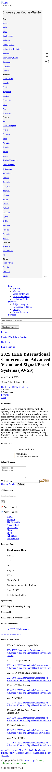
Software (17, 288)
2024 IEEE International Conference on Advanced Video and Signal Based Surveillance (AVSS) (29, 653)
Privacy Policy (7, 753)
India (5, 27)
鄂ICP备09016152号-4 (12, 768)
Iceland (6, 238)
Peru (4, 109)
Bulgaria (6, 234)
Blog (21, 750)
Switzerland (7, 169)
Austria (6, 147)
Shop (9, 530)
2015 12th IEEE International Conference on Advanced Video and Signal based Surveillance (28, 731)
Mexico (6, 96)
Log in (4, 347)
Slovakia (6, 225)
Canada (6, 83)
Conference (6, 342)
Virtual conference (21, 296)
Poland (5, 152)
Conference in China (22, 307)
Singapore (7, 62)
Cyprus (5, 217)
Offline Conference (21, 387)
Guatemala (7, 113)
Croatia (6, 204)
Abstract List (13, 525)
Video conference (21, 294)
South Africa (8, 263)
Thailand (6, 66)
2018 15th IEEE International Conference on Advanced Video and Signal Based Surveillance (29, 691)
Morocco (6, 271)
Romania (6, 182)
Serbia (5, 221)
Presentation (12, 527)
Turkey (6, 71)
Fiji (4, 255)
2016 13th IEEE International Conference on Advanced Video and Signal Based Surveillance (29, 719)
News (14, 750)
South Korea (8, 36)
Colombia (7, 100)
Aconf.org (29, 760)
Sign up (11, 347)
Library (16, 309)
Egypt (5, 276)
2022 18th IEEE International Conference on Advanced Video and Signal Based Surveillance (29, 666)
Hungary (6, 186)
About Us (5, 750)
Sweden (6, 178)
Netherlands (7, 173)
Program (11, 519)
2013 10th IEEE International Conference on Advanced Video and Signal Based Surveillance (29, 744)
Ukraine (6, 195)
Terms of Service (23, 753)
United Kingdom (9, 125)
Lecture (4, 332)
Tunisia (6, 267)
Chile (5, 105)
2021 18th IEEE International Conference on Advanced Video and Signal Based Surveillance (29, 679)
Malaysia (6, 40)
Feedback (29, 750)
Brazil (5, 87)
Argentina (7, 92)
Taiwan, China (8, 45)
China (5, 23)
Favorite (5, 395)
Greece (5, 156)
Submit (21, 484)
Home (10, 517)
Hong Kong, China (10, 58)
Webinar (16, 291)
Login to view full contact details (11, 634)
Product (11, 286)
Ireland (5, 199)
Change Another (8, 484)
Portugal (6, 143)
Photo (9, 533)
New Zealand (8, 251)
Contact (5, 755)
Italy (4, 121)
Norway (6, 230)
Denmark (6, 212)
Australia (6, 246)
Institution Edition (21, 299)
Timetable (15, 522)
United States (8, 79)
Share (3, 397)
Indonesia (6, 53)
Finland (6, 208)
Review (14, 536)
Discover (12, 301)
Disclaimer (40, 750)
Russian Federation (10, 160)
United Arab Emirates (11, 49)
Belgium (6, 191)
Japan (5, 32)
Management (13, 538)
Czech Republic (9, 165)
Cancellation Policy (42, 753)
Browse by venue (21, 312)
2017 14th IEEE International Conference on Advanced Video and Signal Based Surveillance (29, 704)
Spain (5, 138)
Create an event (9, 327)
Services (12, 314)
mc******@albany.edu (18, 629)
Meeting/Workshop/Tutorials (14, 337)
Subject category (20, 304)
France (5, 130)
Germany (6, 134)
